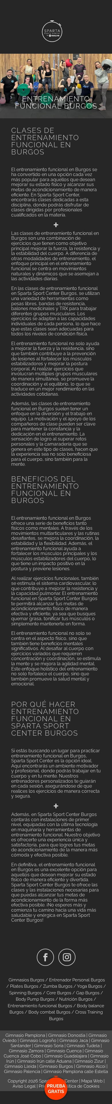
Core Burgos (59, 992)
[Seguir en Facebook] (45, 957)
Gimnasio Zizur (89, 1061)
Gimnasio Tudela (83, 1045)
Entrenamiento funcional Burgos (40, 1005)
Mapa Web (92, 1081)
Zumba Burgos (57, 986)
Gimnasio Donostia (66, 1035)
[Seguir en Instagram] (67, 957)
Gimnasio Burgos (56, 1066)
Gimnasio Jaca (73, 1040)
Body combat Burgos (49, 1012)
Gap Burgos (87, 992)
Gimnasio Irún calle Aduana (44, 1061)
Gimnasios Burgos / (29, 980)
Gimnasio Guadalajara (65, 1056)
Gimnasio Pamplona (25, 1035)
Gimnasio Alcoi (90, 1066)
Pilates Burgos (24, 986)
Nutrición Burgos (75, 999)
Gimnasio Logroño (38, 1040)
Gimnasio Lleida (20, 1066)
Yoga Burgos (89, 986)
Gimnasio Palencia (22, 1071)
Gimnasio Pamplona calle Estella (75, 1071)
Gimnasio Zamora (26, 1050)
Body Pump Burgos (35, 999)
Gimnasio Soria (48, 1045)
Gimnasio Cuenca (64, 1050)
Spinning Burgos (25, 992)
